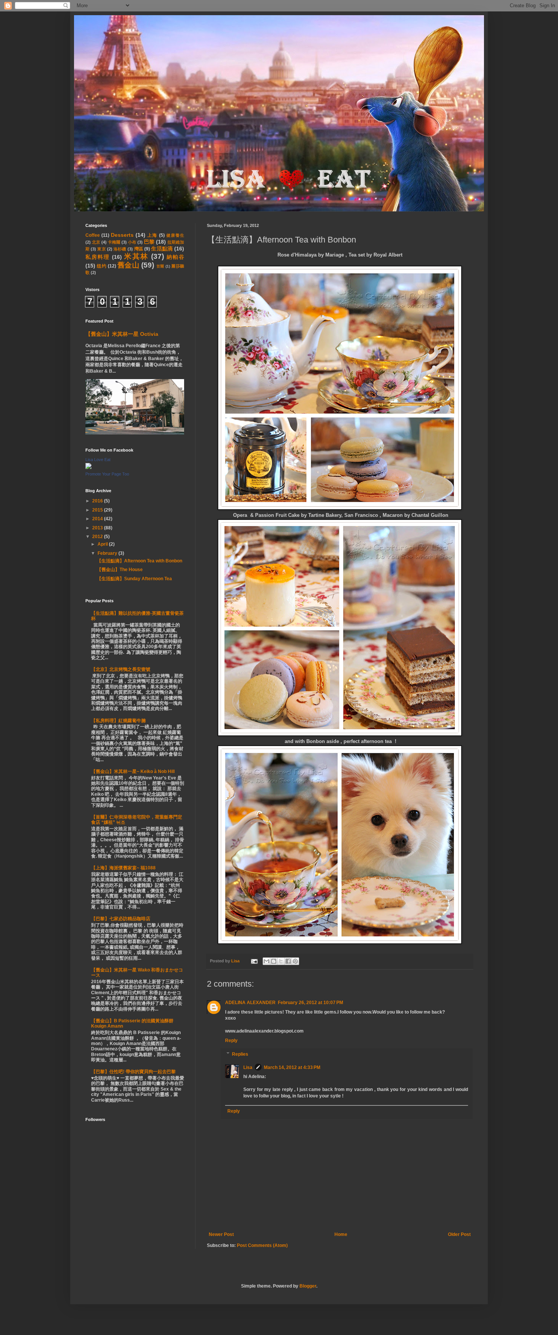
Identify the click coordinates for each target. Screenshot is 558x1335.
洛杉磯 (119, 249)
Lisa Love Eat (97, 459)
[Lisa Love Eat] (88, 467)
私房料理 (97, 257)
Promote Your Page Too (107, 474)
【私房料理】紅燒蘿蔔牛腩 (118, 720)
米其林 (136, 256)
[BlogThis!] (273, 961)
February (108, 553)
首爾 (160, 266)
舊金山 (128, 265)
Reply (231, 1040)
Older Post (459, 1234)
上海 (152, 235)
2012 (98, 536)
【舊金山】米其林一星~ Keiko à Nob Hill (133, 771)
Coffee (92, 235)
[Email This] (266, 961)
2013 (98, 528)
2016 (98, 501)
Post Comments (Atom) (262, 1245)
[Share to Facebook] (288, 961)
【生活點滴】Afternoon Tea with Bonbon (139, 561)
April (103, 544)
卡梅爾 (114, 242)
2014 (98, 518)
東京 (101, 249)
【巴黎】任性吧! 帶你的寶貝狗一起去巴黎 (133, 1071)
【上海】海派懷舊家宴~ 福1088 (123, 868)
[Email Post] (254, 961)
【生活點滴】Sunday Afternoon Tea (134, 578)
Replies (240, 1054)
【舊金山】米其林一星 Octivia (121, 334)
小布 (132, 242)
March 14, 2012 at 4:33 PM (292, 1067)
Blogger (307, 1286)
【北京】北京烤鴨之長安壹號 (120, 669)
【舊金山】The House (120, 569)
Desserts (122, 235)
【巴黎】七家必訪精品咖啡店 (120, 918)
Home (340, 1234)
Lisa (247, 1067)
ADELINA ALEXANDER (250, 1002)
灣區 (138, 249)
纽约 (101, 266)
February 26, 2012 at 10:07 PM (310, 1002)
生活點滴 (162, 249)
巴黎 (149, 242)
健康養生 (175, 235)
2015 (98, 510)
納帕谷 (175, 257)
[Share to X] (281, 961)
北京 (96, 242)
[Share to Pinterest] (295, 961)
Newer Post (221, 1234)
